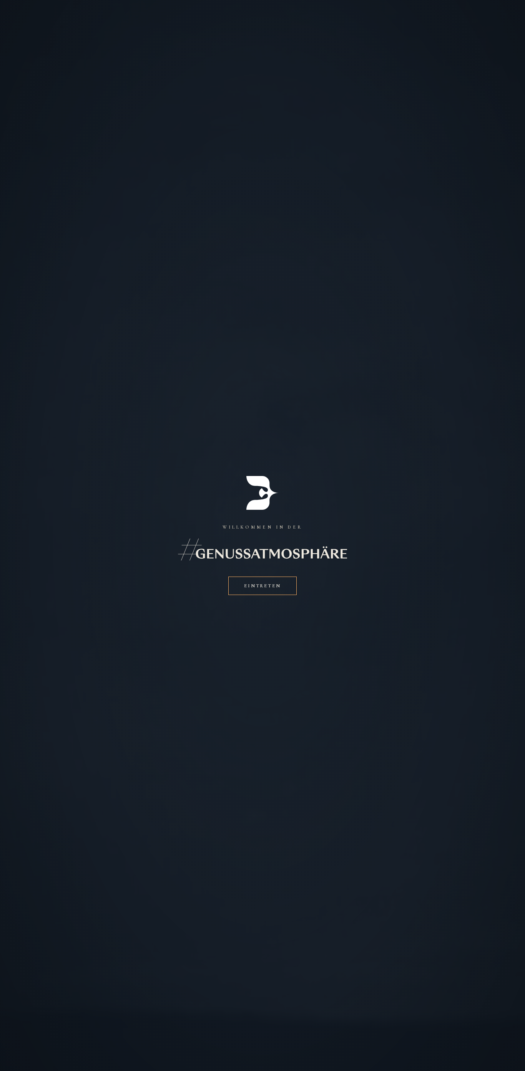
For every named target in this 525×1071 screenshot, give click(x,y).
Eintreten (262, 586)
